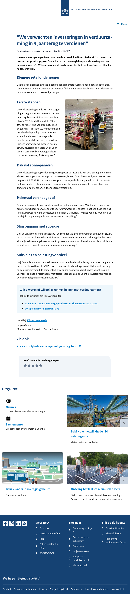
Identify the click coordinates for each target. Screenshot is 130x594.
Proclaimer (76, 589)
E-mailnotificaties (115, 528)
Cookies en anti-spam (25, 589)
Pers (42, 538)
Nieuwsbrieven (113, 533)
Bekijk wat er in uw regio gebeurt (28, 489)
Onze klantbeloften (50, 533)
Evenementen (15, 424)
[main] (65, 272)
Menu (124, 24)
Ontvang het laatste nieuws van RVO (95, 489)
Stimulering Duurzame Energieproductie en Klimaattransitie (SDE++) (61, 303)
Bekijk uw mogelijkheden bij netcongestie (89, 434)
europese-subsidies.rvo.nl (81, 558)
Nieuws (11, 407)
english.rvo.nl (47, 552)
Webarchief (118, 589)
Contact (7, 589)
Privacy (43, 589)
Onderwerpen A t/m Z (83, 530)
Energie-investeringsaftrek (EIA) (42, 308)
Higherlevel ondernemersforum (116, 540)
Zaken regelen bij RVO (49, 545)
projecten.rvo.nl (81, 551)
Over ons (44, 528)
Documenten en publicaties (81, 539)
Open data (78, 546)
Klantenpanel (80, 565)
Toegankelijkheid (59, 589)
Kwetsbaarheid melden (97, 589)
